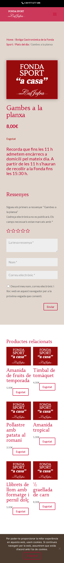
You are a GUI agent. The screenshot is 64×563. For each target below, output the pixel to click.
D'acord (32, 555)
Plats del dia (22, 44)
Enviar (50, 306)
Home (9, 39)
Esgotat (20, 392)
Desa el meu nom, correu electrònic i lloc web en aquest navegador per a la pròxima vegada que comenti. (30, 291)
